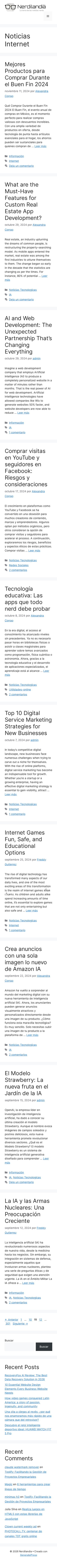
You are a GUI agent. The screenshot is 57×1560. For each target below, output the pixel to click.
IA (10, 294)
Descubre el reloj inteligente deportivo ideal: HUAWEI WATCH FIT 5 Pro (28, 1429)
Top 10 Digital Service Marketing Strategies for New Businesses (28, 723)
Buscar (9, 1340)
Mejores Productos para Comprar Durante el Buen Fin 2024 (27, 74)
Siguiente (20, 1323)
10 (31, 1319)
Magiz (8, 1484)
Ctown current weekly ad (21, 1526)
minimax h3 (12, 1496)
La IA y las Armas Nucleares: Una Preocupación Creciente (27, 1210)
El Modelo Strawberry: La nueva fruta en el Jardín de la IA (26, 1083)
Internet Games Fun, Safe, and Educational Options (25, 842)
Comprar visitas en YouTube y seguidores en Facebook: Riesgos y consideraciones (26, 468)
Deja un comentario (21, 165)
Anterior (11, 1319)
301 (8, 1323)
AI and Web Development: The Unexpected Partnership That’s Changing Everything (28, 335)
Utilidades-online (20, 689)
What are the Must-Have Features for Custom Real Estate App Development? (23, 201)
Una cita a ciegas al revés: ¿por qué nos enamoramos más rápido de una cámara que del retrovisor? (28, 1415)
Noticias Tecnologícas (23, 289)
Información (16, 156)
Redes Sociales (18, 565)
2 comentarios (18, 570)
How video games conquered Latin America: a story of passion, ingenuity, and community (27, 1402)
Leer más (40, 146)
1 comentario (17, 432)
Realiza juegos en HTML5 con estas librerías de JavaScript (24, 1514)
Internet (14, 161)
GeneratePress (28, 1555)
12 (41, 1319)
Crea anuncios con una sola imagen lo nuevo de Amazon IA (26, 958)
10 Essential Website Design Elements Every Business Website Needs (26, 1388)
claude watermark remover (22, 1467)
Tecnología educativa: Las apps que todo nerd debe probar (27, 598)
